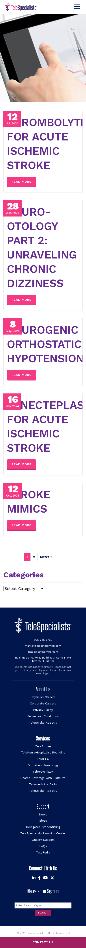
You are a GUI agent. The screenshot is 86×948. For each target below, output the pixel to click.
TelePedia (43, 852)
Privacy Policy (43, 709)
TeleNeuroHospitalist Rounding (43, 752)
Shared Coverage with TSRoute (43, 778)
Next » (46, 557)
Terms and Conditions (43, 716)
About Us (43, 689)
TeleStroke (43, 746)
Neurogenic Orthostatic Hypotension (45, 344)
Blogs (43, 820)
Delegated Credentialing (43, 827)
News (43, 814)
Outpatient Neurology (43, 765)
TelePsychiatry (43, 771)
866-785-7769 (43, 639)
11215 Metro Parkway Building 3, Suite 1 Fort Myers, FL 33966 (43, 659)
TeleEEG (43, 759)
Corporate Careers (43, 703)
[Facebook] (39, 877)
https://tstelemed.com (43, 651)
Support (43, 806)
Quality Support (43, 839)
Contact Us (42, 942)
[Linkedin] (34, 877)
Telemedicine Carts (43, 784)
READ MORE (21, 181)
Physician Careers (43, 697)
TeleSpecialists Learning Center (43, 833)
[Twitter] (52, 877)
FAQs (43, 846)
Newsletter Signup (43, 891)
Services (43, 738)
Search (43, 912)
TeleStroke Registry (43, 722)
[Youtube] (45, 877)
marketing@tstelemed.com (43, 645)
